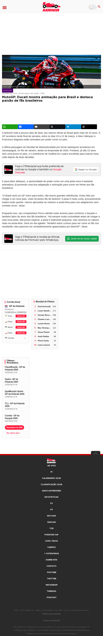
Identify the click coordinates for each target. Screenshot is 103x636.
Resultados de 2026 (14, 427)
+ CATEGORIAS (51, 554)
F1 (51, 472)
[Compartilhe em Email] (41, 126)
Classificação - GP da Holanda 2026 (15, 368)
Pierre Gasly (43, 341)
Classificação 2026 (51, 485)
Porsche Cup (51, 535)
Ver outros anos (13, 433)
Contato (51, 566)
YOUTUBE (51, 572)
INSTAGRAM (51, 585)
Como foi (21, 316)
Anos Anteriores (51, 491)
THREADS (51, 591)
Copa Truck (51, 541)
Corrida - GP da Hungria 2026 (12, 416)
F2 (51, 503)
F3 (51, 510)
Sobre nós (51, 560)
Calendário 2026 (51, 478)
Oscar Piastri (43, 332)
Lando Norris (44, 323)
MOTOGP (51, 516)
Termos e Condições (51, 620)
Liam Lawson (44, 345)
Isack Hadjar (43, 336)
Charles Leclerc (45, 319)
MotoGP (7, 91)
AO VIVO (51, 466)
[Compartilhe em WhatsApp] (10, 126)
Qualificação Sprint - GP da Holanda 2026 (14, 392)
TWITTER (51, 579)
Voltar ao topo (95, 454)
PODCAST (51, 597)
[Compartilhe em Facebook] (26, 126)
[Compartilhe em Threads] (89, 126)
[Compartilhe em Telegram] (73, 126)
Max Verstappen (45, 328)
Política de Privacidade (51, 613)
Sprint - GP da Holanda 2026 (11, 380)
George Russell (45, 315)
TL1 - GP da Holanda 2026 (15, 404)
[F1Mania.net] (51, 6)
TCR (51, 528)
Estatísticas (51, 497)
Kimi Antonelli (44, 306)
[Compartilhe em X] (57, 126)
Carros (51, 547)
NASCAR (51, 522)
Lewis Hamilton (45, 311)
